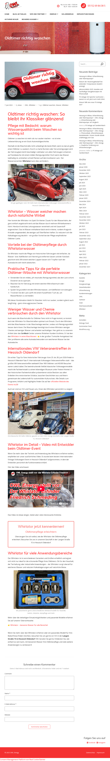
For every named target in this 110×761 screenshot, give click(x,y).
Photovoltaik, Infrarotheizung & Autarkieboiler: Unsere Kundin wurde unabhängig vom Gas (91, 135)
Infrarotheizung (84, 290)
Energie (53, 14)
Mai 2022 (82, 251)
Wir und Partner (37, 14)
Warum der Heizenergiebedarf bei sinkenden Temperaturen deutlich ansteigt (90, 84)
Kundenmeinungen (85, 293)
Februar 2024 (83, 214)
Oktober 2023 (84, 223)
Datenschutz (90, 753)
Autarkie (82, 278)
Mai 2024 (82, 204)
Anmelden (82, 320)
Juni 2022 (82, 248)
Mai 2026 (82, 164)
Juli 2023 (82, 226)
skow (20, 105)
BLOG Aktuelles (19, 14)
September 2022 (85, 239)
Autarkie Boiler (11, 19)
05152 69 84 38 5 (96, 5)
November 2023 (84, 220)
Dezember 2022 (84, 236)
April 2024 (82, 208)
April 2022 (82, 254)
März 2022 (83, 257)
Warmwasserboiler (85, 306)
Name (7, 693)
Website (7, 715)
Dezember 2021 (84, 267)
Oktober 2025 (84, 173)
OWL (26, 105)
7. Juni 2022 (9, 105)
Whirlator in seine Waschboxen (23, 336)
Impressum (101, 753)
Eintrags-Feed (84, 323)
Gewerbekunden (84, 287)
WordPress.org (84, 329)
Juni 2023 (82, 229)
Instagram (101, 743)
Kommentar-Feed (85, 326)
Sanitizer (82, 300)
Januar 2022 (83, 264)
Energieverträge (84, 284)
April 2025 (82, 189)
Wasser (58, 105)
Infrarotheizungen (85, 14)
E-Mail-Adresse (10, 704)
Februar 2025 (83, 195)
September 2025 (85, 176)
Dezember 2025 (84, 170)
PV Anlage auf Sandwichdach (95, 125)
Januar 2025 (83, 198)
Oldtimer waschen (49, 105)
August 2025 (83, 179)
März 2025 (83, 192)
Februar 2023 (83, 232)
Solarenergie (67, 14)
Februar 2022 (83, 261)
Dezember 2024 (84, 201)
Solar (81, 303)
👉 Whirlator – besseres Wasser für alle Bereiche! (28, 625)
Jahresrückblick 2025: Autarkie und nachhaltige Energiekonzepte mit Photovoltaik (91, 91)
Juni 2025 (82, 186)
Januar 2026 (83, 167)
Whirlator (32, 105)
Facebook (91, 743)
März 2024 (83, 211)
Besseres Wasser (29, 19)
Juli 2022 (82, 245)
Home (7, 14)
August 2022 (83, 242)
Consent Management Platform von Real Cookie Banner (22, 759)
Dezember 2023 (84, 217)
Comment (8, 674)
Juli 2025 (82, 183)
